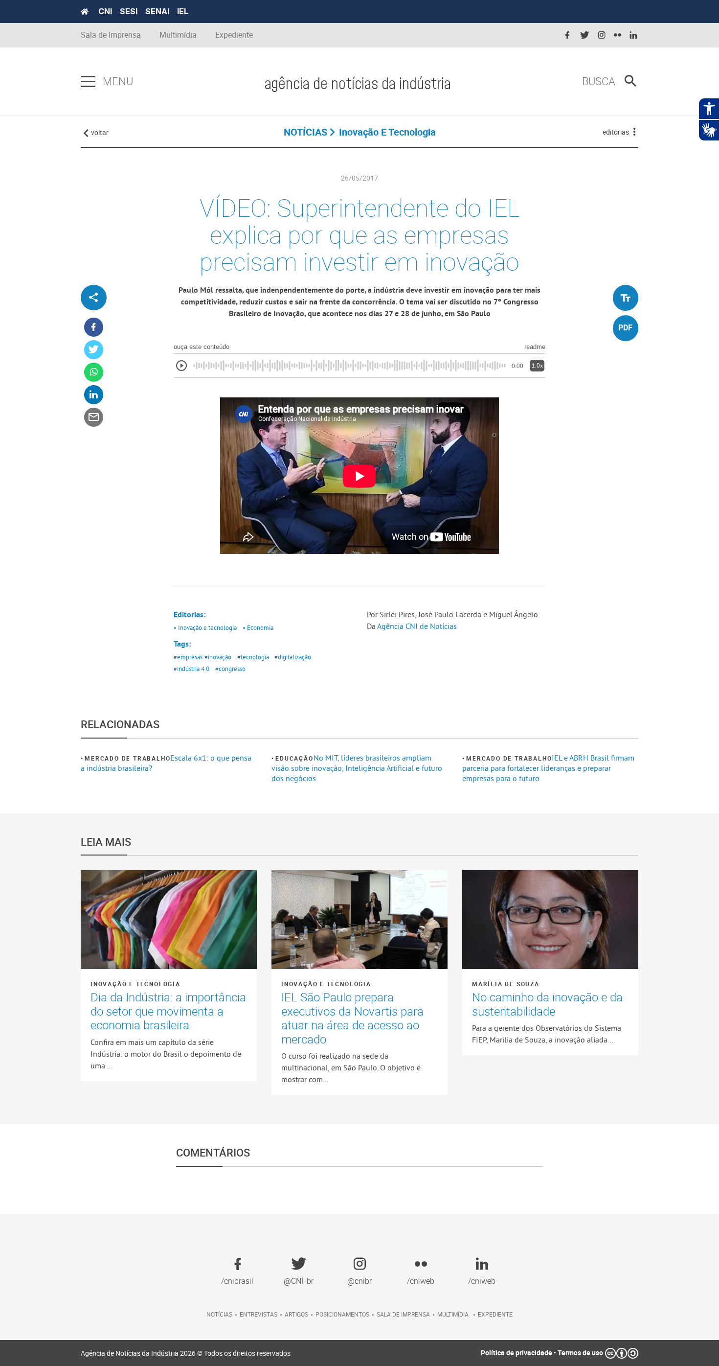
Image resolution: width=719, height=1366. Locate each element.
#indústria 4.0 (191, 668)
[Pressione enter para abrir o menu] (88, 81)
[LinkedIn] (93, 395)
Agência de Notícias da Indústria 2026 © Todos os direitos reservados (186, 1353)
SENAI (157, 11)
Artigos (296, 1314)
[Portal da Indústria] (85, 12)
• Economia (258, 627)
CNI (105, 11)
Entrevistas (258, 1314)
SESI (128, 11)
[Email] (93, 417)
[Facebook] (93, 327)
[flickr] (617, 35)
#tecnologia (253, 657)
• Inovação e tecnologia (205, 627)
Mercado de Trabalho (127, 758)
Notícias (219, 1314)
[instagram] (602, 35)
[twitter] (584, 35)
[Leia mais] (169, 919)
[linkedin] (633, 35)
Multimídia (178, 35)
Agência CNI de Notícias (417, 626)
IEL (182, 11)
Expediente (234, 35)
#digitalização (292, 657)
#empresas (188, 657)
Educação (294, 758)
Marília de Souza (505, 983)
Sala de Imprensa (111, 35)
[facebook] (567, 35)
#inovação (217, 657)
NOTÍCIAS (305, 132)
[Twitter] (93, 350)
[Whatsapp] (93, 372)
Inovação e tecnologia (135, 983)
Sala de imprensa (403, 1314)
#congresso (230, 668)
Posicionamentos (342, 1314)
